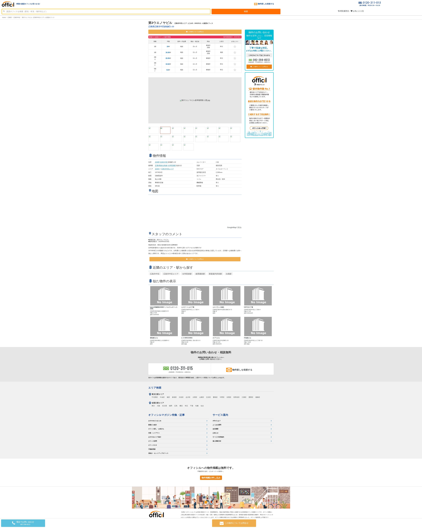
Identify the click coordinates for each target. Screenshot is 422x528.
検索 (246, 11)
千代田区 (155, 397)
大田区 (195, 397)
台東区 (201, 397)
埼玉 (186, 406)
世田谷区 (236, 397)
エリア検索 (154, 387)
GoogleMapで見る (234, 227)
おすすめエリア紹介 (154, 437)
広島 (175, 406)
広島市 (157, 169)
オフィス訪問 (152, 441)
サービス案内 (220, 414)
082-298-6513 (261, 60)
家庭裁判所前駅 (215, 274)
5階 (155, 70)
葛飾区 (257, 397)
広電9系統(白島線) (161, 165)
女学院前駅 (172, 165)
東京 (153, 406)
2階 (155, 58)
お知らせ (215, 433)
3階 (155, 64)
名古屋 (164, 406)
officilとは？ (217, 421)
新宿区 (174, 397)
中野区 (222, 397)
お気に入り (358, 11)
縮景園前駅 (200, 274)
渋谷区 (181, 397)
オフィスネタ (152, 445)
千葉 (191, 406)
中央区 (162, 397)
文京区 (208, 397)
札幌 (196, 406)
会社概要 (215, 429)
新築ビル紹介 (152, 425)
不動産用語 (152, 449)
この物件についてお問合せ (195, 31)
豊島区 (215, 397)
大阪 (158, 406)
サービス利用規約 (218, 437)
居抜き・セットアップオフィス (158, 453)
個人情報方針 (217, 441)
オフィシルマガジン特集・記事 (166, 414)
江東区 (244, 397)
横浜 (181, 406)
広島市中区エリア (167, 169)
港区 (168, 397)
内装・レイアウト (154, 433)
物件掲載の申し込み (211, 478)
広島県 (157, 162)
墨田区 (251, 397)
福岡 (170, 406)
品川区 (188, 397)
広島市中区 (164, 162)
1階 (155, 46)
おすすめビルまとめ (154, 421)
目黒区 (229, 397)
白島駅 (229, 274)
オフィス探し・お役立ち (156, 429)
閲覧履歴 (344, 11)
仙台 (202, 406)
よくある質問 (217, 425)
